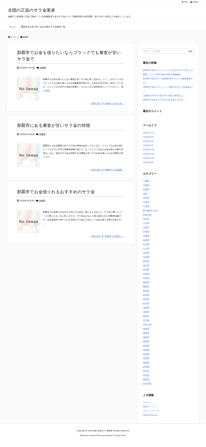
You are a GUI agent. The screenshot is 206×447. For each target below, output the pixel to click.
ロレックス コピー (71, 441)
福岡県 (146, 333)
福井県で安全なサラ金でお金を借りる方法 (163, 99)
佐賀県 (146, 189)
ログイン (147, 402)
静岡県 (146, 367)
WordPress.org (150, 415)
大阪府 (146, 227)
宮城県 (146, 236)
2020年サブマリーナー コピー (92, 441)
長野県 (146, 358)
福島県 (146, 337)
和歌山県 (147, 214)
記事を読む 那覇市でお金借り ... (107, 236)
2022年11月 (148, 132)
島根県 (146, 274)
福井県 (146, 329)
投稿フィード (149, 406)
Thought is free (119, 435)
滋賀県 (146, 312)
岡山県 (146, 265)
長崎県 (146, 354)
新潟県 (146, 295)
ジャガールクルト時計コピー (117, 441)
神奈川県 (147, 324)
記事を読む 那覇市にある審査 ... (107, 170)
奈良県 (146, 231)
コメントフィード (151, 410)
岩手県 (146, 269)
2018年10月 (149, 158)
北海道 (146, 202)
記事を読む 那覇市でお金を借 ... (107, 103)
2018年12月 (148, 149)
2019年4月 (148, 137)
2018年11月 (148, 154)
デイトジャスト (135, 441)
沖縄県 (43, 67)
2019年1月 (148, 145)
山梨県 (146, 257)
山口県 (146, 248)
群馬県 (146, 345)
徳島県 (146, 282)
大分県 (146, 223)
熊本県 (146, 316)
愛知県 (146, 291)
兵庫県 (146, 198)
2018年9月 (148, 162)
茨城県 (146, 350)
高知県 (146, 375)
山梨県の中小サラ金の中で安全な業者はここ (164, 95)
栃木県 (146, 303)
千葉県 (146, 206)
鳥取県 (146, 379)
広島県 (146, 278)
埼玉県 (146, 219)
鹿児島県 (147, 383)
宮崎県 (146, 240)
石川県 (146, 320)
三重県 (146, 181)
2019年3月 (148, 141)
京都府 (146, 185)
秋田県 (146, 341)
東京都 (146, 299)
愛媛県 (146, 286)
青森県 (146, 362)
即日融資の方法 (150, 210)
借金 (145, 193)
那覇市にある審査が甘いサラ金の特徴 (53, 125)
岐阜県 (146, 261)
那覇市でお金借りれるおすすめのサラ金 (56, 191)
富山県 (146, 244)
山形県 (146, 252)
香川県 (146, 371)
